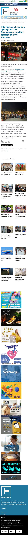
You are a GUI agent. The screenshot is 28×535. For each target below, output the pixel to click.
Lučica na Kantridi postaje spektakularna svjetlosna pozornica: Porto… (6, 279)
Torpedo (2, 20)
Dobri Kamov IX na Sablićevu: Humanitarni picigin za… (20, 258)
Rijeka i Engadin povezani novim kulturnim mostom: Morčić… (20, 216)
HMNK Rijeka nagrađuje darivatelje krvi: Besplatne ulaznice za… (20, 195)
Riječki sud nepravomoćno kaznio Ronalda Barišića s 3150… (20, 236)
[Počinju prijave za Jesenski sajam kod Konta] (7, 209)
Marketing (3, 514)
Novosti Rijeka (8, 20)
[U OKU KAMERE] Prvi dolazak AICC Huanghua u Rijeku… (6, 259)
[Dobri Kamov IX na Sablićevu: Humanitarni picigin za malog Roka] (20, 251)
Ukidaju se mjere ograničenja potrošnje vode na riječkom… (19, 279)
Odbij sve (12, 531)
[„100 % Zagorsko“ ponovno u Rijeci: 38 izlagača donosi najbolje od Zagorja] (20, 167)
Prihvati (19, 531)
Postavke (4, 531)
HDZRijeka (4, 148)
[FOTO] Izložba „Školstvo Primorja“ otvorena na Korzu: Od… (6, 196)
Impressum (3, 512)
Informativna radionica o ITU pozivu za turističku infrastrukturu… (6, 174)
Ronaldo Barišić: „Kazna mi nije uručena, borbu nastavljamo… (6, 237)
